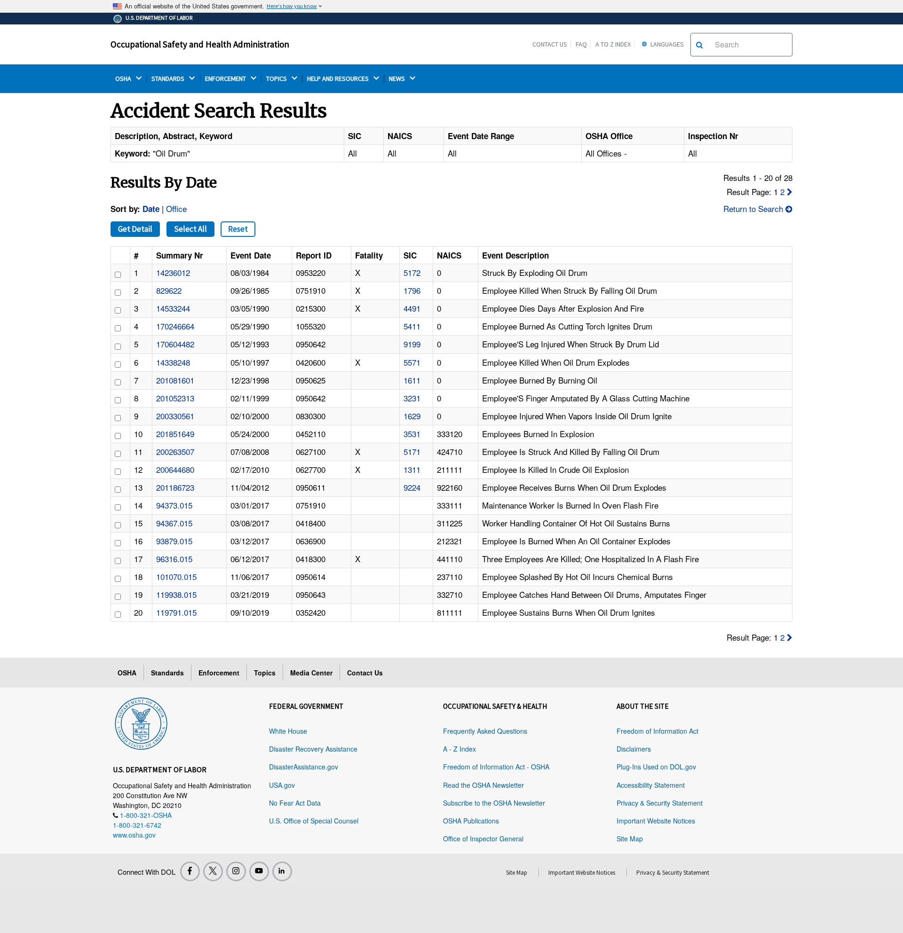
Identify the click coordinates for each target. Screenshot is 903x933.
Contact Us (549, 44)
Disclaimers (634, 748)
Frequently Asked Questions (485, 731)
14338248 (173, 362)
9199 (412, 344)
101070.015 (176, 576)
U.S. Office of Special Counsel (313, 820)
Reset (238, 229)
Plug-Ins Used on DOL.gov (656, 766)
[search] (699, 44)
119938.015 (176, 594)
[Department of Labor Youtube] (259, 871)
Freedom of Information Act (657, 731)
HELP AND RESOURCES (338, 79)
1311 (412, 469)
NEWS (397, 79)
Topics (265, 672)
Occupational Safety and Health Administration (200, 44)
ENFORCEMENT (226, 79)
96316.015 (174, 559)
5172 (412, 272)
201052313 (175, 398)
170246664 (175, 326)
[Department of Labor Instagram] (236, 871)
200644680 (175, 469)
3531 (412, 433)
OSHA (124, 79)
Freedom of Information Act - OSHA (496, 766)
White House (288, 731)
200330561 (175, 416)
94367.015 (174, 523)
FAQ (581, 44)
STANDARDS (168, 79)
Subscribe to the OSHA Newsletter (494, 803)
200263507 (175, 451)
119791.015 (176, 612)
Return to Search (754, 208)
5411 (412, 326)
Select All (190, 229)
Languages (666, 44)
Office (176, 208)
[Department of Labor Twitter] (213, 871)
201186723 (175, 487)
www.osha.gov (134, 834)
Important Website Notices (656, 820)
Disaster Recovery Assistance (313, 748)
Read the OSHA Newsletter (483, 785)
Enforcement (218, 672)
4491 (412, 308)
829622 (169, 290)
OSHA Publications (471, 820)
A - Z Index (459, 748)
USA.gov (282, 785)
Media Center (311, 672)
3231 (412, 398)
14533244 (173, 308)
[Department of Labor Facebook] (190, 871)
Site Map (630, 838)
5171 (412, 451)
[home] (141, 722)
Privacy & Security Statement (660, 803)
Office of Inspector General (483, 838)
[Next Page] (789, 191)
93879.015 (174, 541)
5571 (412, 362)
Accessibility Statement (651, 785)
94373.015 (174, 505)
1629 (412, 416)
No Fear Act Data (295, 803)
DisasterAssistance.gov (303, 766)
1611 (412, 380)
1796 (412, 290)
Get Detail (135, 229)
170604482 (175, 344)
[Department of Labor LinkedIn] (282, 871)
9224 (412, 487)
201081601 (175, 380)
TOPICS (277, 79)
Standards (167, 672)
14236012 (173, 272)
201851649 (175, 433)
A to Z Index (613, 44)
